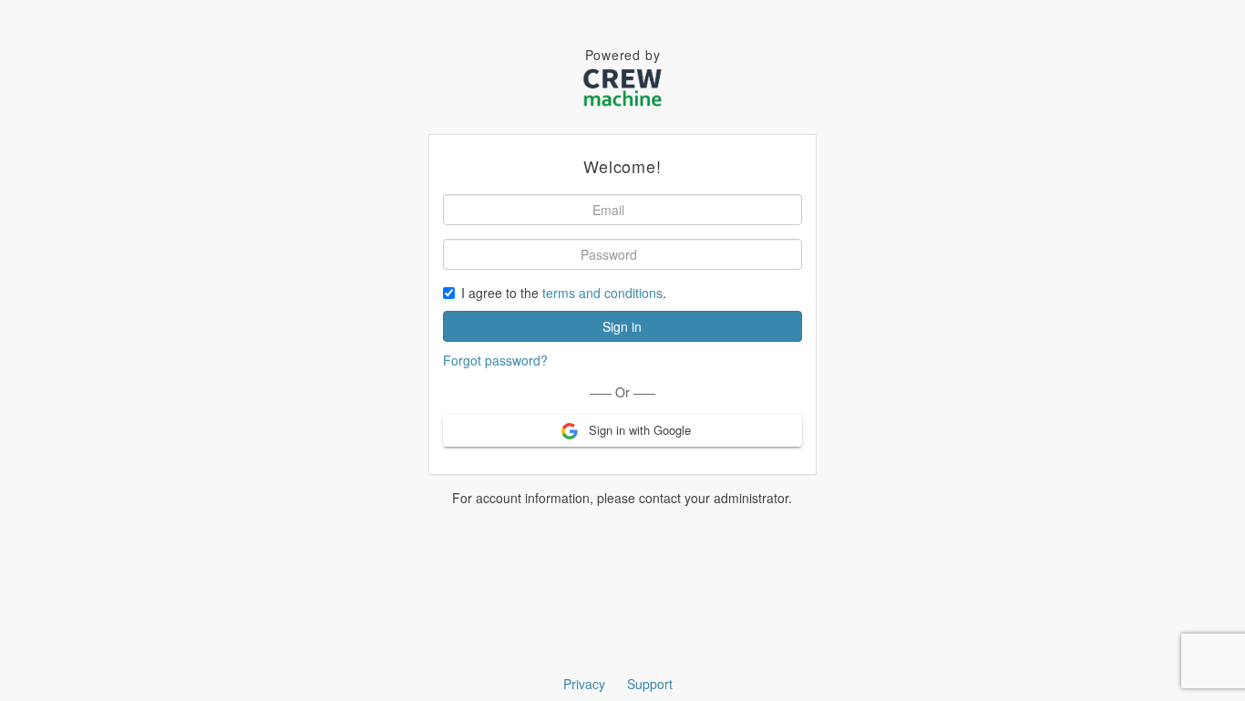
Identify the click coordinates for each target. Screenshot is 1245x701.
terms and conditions (602, 292)
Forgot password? (495, 360)
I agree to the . (563, 292)
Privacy (584, 684)
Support (650, 684)
